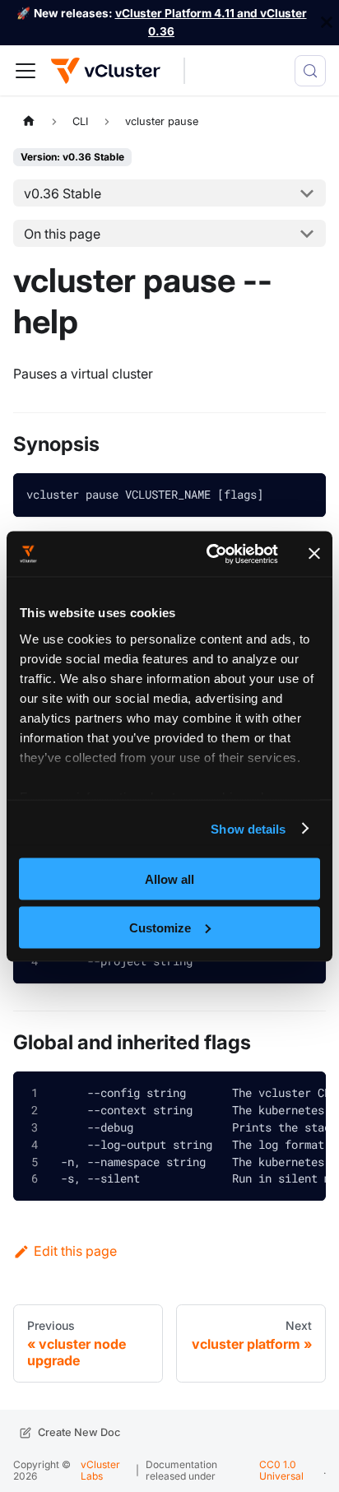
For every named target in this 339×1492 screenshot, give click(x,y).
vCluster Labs (100, 1470)
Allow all (169, 879)
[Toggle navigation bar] (25, 70)
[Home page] (28, 121)
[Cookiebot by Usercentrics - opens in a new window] (210, 554)
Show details (248, 828)
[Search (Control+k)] (310, 70)
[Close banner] (314, 554)
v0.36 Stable (62, 193)
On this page (62, 233)
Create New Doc (79, 1432)
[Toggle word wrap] (264, 1094)
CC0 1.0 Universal (281, 1470)
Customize (160, 927)
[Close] (326, 22)
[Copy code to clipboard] (301, 497)
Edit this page (75, 1251)
